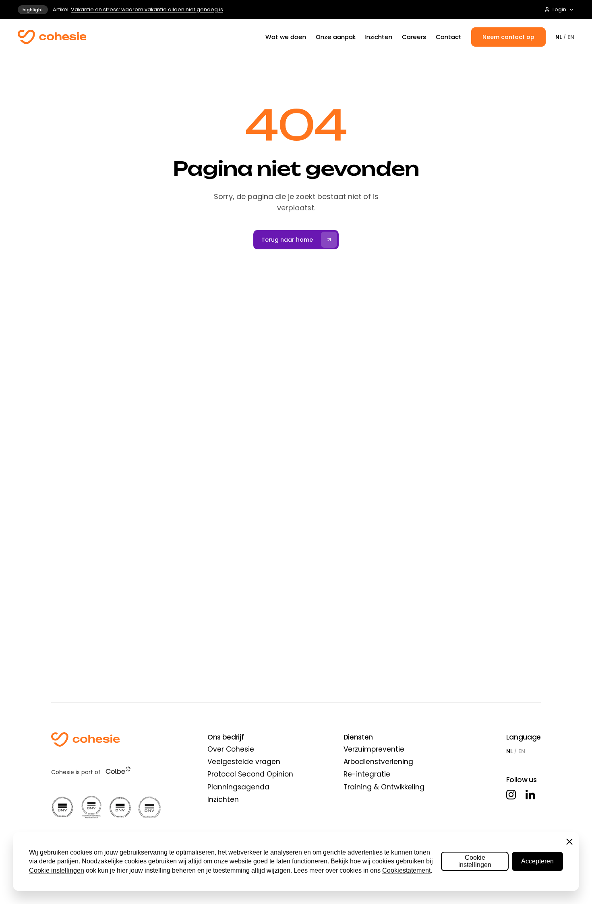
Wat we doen (285, 37)
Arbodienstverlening (378, 761)
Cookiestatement (406, 870)
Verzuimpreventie (374, 749)
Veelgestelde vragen (243, 761)
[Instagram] (511, 794)
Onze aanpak (336, 37)
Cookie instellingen (56, 870)
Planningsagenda (238, 787)
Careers (414, 37)
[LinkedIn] (530, 794)
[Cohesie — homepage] (52, 37)
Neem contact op (508, 37)
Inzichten (378, 37)
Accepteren (537, 861)
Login (559, 9)
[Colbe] (118, 770)
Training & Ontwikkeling (384, 787)
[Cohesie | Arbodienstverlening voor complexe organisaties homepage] (106, 739)
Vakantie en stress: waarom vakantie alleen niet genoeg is (147, 9)
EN (570, 37)
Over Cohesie (230, 749)
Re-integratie (367, 774)
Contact (449, 37)
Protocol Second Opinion (250, 774)
